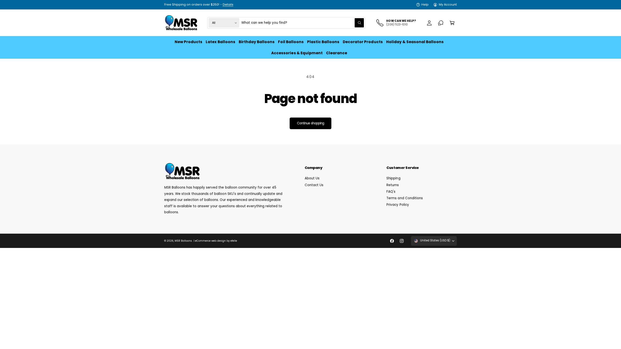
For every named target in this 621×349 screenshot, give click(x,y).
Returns (392, 185)
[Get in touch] (440, 23)
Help (425, 4)
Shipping (393, 178)
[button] (452, 23)
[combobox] (302, 23)
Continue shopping (310, 123)
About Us (312, 178)
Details (228, 4)
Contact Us (314, 185)
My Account (448, 4)
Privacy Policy (397, 204)
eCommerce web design (210, 241)
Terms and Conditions (404, 198)
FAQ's (390, 191)
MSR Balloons (183, 241)
